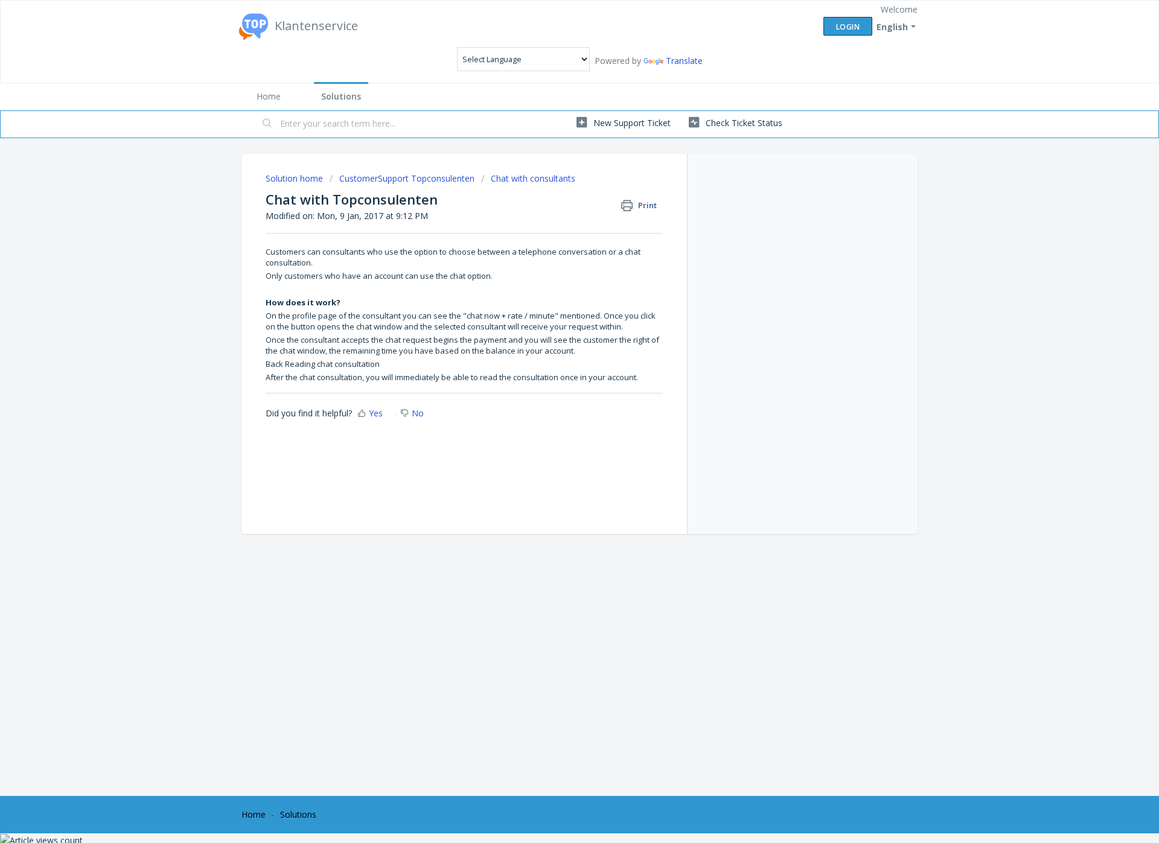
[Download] (557, 266)
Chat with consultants (533, 178)
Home (269, 96)
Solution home (295, 178)
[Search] (267, 124)
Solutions (341, 96)
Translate (684, 60)
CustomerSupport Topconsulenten (406, 178)
